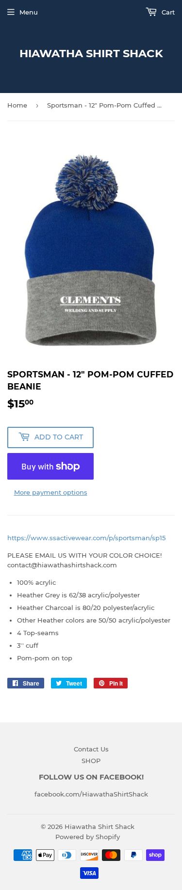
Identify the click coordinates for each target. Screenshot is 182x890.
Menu (28, 12)
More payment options (50, 492)
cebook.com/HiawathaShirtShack (94, 794)
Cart (167, 12)
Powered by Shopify (87, 837)
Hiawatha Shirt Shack (91, 53)
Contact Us (91, 749)
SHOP (91, 761)
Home (17, 105)
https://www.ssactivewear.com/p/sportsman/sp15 (86, 538)
